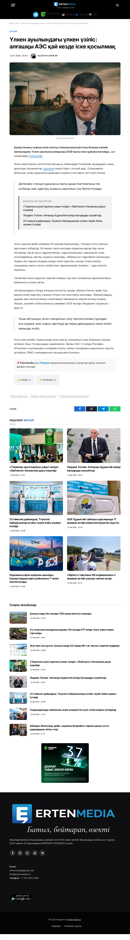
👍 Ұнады (24, 380)
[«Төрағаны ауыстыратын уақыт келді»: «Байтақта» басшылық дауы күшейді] (36, 445)
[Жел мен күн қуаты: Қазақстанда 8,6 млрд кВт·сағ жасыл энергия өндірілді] (18, 650)
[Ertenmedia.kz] (65, 5)
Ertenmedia (35, 156)
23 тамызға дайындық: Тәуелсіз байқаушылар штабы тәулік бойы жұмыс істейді (62, 222)
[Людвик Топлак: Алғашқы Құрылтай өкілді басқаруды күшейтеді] (93, 445)
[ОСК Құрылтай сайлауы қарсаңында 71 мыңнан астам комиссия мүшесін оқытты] (93, 498)
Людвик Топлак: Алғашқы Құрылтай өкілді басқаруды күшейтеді (62, 215)
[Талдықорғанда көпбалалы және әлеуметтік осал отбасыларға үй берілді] (18, 714)
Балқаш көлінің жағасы (43, 396)
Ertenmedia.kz (74, 919)
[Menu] (13, 5)
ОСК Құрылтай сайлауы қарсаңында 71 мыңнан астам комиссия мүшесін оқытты (93, 521)
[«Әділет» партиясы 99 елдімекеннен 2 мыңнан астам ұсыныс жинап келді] (93, 553)
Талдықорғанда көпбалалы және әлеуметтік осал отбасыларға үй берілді (73, 709)
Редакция (56, 926)
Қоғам (13, 31)
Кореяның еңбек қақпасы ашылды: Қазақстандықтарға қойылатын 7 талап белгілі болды (34, 578)
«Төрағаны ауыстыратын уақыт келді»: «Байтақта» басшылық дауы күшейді (64, 208)
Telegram (44, 363)
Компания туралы (73, 926)
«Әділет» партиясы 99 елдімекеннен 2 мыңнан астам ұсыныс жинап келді (91, 576)
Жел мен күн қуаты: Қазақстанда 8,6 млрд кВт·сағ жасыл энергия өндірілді (74, 645)
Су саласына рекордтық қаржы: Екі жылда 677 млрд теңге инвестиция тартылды (72, 631)
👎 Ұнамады (47, 380)
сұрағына (48, 168)
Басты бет (14, 23)
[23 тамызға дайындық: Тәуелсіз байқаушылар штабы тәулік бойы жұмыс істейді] (36, 498)
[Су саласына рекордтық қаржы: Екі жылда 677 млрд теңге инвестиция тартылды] (18, 634)
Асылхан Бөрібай (48, 55)
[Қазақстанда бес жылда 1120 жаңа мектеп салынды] (18, 618)
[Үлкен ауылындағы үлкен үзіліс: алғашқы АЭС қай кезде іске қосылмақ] (65, 98)
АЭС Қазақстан (19, 396)
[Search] (117, 5)
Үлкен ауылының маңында (74, 396)
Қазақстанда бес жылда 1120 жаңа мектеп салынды (60, 613)
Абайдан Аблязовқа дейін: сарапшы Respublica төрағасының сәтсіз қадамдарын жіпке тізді (69, 727)
